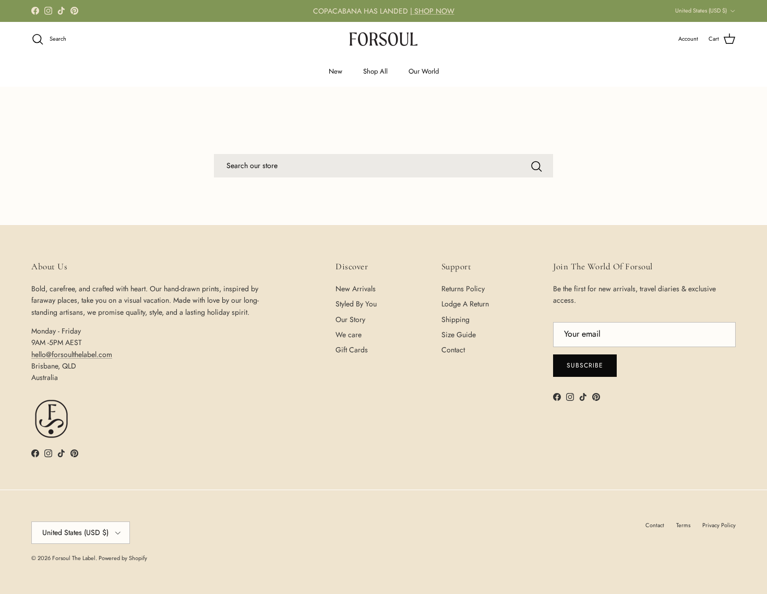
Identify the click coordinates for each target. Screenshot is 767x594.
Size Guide (458, 334)
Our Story (350, 319)
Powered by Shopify (123, 558)
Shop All (375, 71)
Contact (453, 349)
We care (348, 334)
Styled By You (356, 304)
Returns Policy (463, 288)
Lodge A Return (465, 304)
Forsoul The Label (73, 558)
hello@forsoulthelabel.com (71, 354)
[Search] (536, 166)
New (335, 71)
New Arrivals (355, 288)
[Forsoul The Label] (383, 39)
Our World (424, 71)
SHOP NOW (434, 11)
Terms (683, 525)
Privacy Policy (719, 525)
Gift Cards (351, 349)
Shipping (455, 319)
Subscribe (585, 365)
